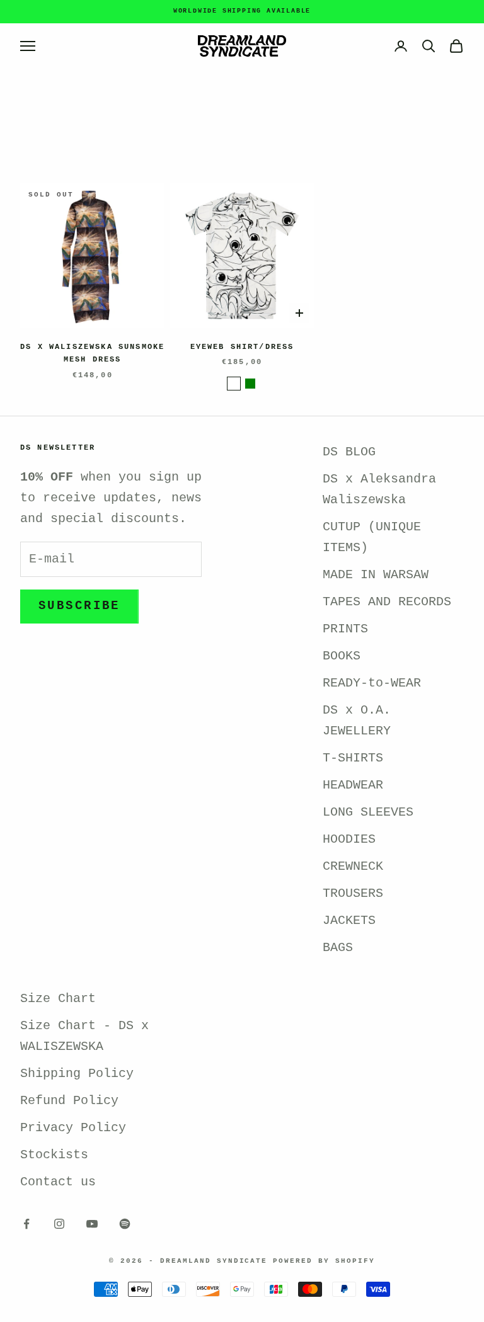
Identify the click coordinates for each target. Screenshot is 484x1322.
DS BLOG (349, 452)
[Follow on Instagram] (59, 1223)
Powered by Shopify (324, 1261)
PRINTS (345, 629)
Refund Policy (69, 1100)
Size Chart (58, 998)
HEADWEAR (353, 785)
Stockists (54, 1155)
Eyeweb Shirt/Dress (242, 347)
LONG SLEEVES (368, 812)
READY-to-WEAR (372, 683)
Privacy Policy (73, 1127)
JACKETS (349, 920)
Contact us (58, 1182)
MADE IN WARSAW (376, 574)
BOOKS (341, 656)
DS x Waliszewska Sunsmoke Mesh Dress (92, 353)
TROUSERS (353, 893)
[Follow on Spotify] (124, 1223)
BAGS (338, 947)
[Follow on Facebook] (26, 1223)
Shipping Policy (77, 1073)
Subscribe (79, 606)
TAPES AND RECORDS (387, 602)
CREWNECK (353, 866)
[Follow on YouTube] (92, 1223)
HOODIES (349, 839)
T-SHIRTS (353, 758)
